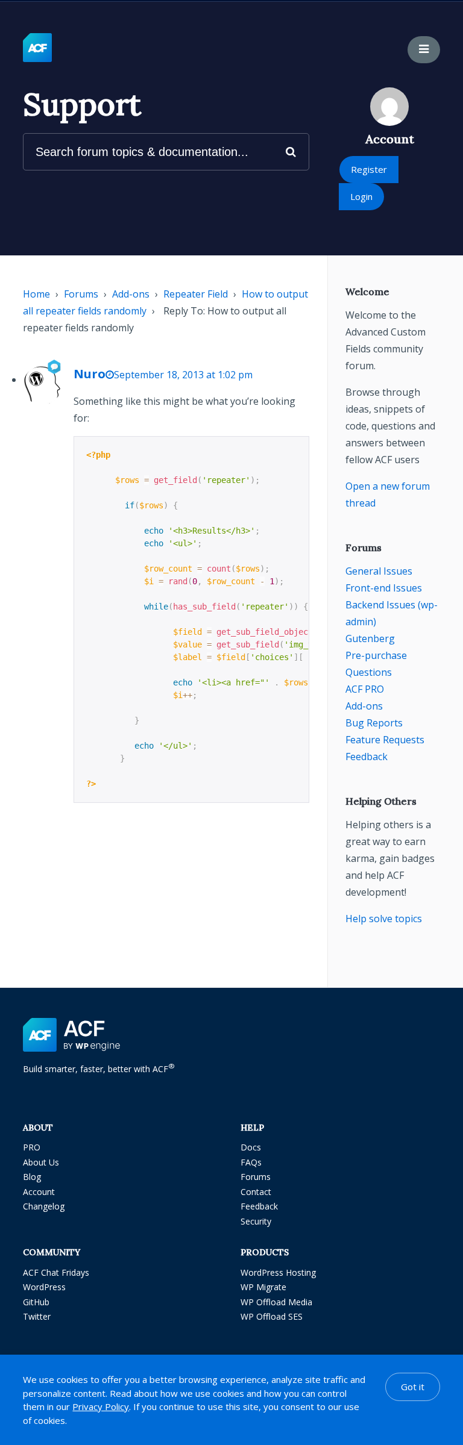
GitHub (36, 1302)
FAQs (251, 1162)
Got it (412, 1387)
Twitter (37, 1316)
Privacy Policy (100, 1406)
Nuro (90, 374)
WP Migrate (263, 1287)
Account (39, 1191)
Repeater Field (195, 294)
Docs (251, 1147)
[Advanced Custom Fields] (37, 48)
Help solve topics (383, 918)
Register (369, 169)
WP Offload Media (276, 1302)
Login (361, 196)
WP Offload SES (272, 1316)
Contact (256, 1191)
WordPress (44, 1287)
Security (256, 1221)
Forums (81, 294)
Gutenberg (370, 638)
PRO (31, 1147)
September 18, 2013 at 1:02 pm (183, 374)
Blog (32, 1176)
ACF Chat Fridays (56, 1272)
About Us (41, 1162)
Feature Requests (384, 739)
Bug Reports (374, 722)
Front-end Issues (383, 588)
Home (36, 294)
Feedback (366, 756)
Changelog (44, 1206)
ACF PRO (364, 689)
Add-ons (131, 294)
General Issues (378, 571)
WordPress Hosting (278, 1272)
